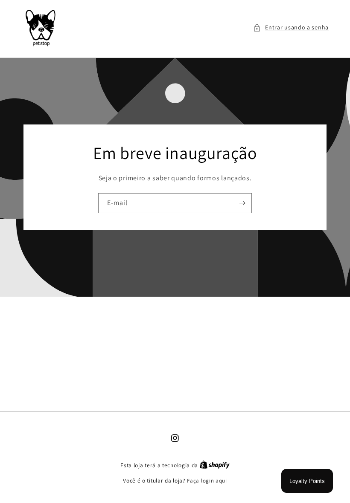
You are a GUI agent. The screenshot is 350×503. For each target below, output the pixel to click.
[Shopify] (215, 465)
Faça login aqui (207, 480)
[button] (291, 27)
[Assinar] (242, 203)
